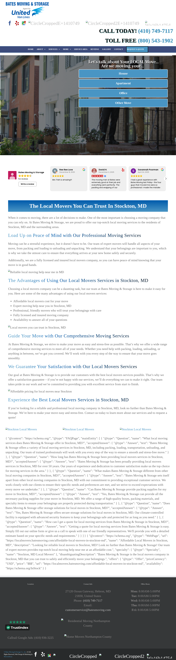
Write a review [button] (27, 184)
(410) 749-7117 (92, 600)
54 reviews (23, 179)
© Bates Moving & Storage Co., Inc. (15, 652)
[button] (166, 179)
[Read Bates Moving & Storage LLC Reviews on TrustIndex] (17, 628)
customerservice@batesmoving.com (88, 610)
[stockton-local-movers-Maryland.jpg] (78, 429)
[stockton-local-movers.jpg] (135, 429)
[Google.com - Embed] (30, 608)
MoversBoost (8, 657)
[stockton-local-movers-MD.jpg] (21, 429)
